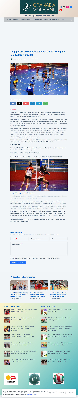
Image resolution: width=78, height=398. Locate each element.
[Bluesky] (71, 7)
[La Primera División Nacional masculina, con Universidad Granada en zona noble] (59, 285)
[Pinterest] (26, 103)
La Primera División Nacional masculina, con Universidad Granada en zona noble (58, 294)
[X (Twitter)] (64, 7)
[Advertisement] (39, 33)
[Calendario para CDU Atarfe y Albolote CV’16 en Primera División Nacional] (19, 285)
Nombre (14, 239)
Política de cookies (31, 394)
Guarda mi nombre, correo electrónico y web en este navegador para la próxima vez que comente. (35, 258)
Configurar (70, 392)
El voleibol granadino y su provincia (39, 16)
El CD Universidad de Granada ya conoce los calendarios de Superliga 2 (38, 294)
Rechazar (61, 392)
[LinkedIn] (32, 103)
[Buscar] (70, 19)
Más (63, 19)
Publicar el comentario (18, 262)
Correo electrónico (36, 239)
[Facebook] (60, 7)
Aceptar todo (51, 392)
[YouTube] (60, 10)
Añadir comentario (17, 244)
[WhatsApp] (45, 103)
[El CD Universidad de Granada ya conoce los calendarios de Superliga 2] (39, 285)
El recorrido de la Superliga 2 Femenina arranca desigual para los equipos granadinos (22, 328)
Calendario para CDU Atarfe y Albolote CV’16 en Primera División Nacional (19, 294)
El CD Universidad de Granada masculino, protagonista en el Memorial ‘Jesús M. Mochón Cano (60, 328)
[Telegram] (39, 103)
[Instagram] (67, 7)
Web (52, 239)
